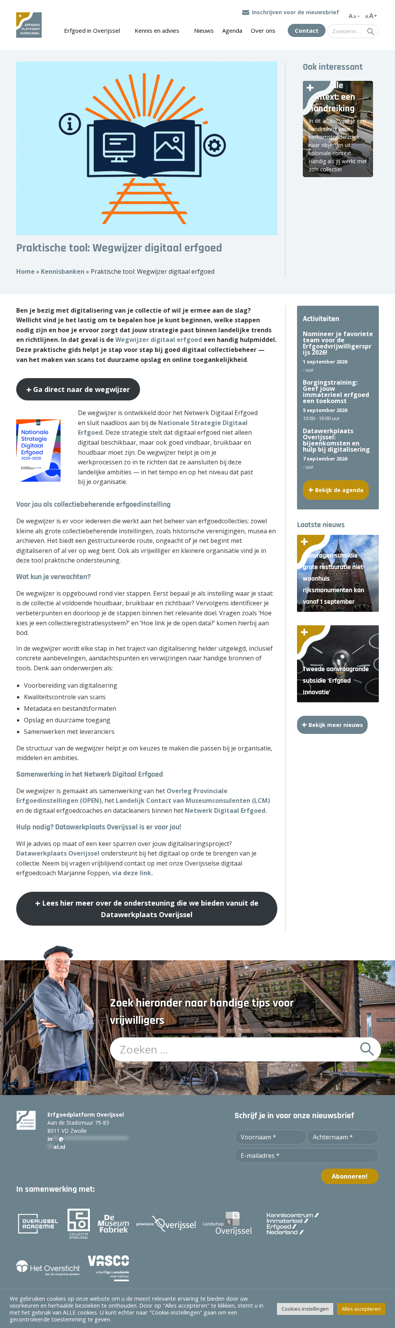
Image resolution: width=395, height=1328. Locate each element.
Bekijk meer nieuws (336, 724)
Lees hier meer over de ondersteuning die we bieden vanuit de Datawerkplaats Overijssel (150, 908)
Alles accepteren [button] (361, 1308)
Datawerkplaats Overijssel (58, 853)
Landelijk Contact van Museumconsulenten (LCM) (193, 800)
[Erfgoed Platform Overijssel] (29, 25)
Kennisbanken (62, 271)
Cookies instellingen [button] (305, 1308)
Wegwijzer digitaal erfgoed (158, 339)
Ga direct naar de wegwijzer (81, 389)
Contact (307, 30)
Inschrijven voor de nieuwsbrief (295, 12)
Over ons (263, 30)
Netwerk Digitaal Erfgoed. (226, 810)
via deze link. (132, 873)
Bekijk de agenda (339, 490)
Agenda (232, 30)
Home (25, 271)
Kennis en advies (157, 30)
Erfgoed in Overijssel (92, 30)
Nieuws (204, 30)
